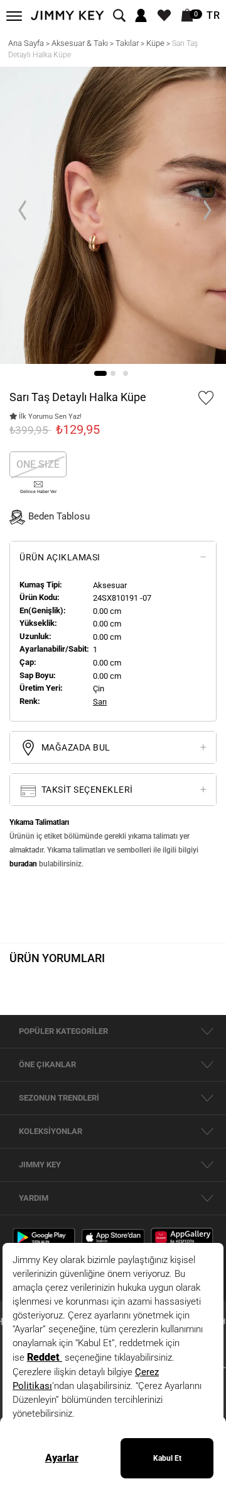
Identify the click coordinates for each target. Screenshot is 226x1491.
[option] (113, 216)
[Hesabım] (141, 16)
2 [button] (113, 373)
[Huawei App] (182, 1236)
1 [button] (100, 373)
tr (213, 16)
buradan (23, 863)
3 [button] (125, 373)
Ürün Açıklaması (59, 557)
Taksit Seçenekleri (86, 790)
